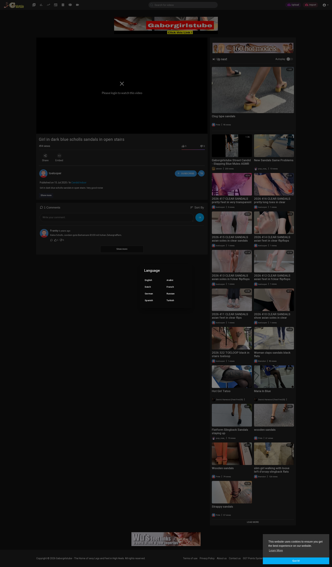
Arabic (170, 280)
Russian (170, 293)
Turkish (170, 300)
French (170, 287)
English (148, 280)
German (149, 293)
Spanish (149, 300)
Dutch (148, 287)
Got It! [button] (296, 560)
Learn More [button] (276, 550)
